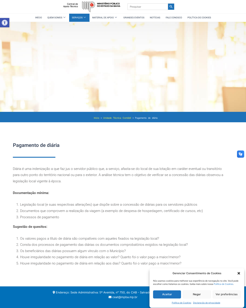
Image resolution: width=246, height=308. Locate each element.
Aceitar (167, 294)
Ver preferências (227, 294)
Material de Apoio (103, 17)
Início (38, 17)
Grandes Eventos (133, 17)
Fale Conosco (174, 17)
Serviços (77, 17)
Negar (197, 294)
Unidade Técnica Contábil (117, 118)
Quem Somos (54, 17)
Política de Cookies (223, 284)
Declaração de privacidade (206, 303)
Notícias (155, 17)
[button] (4, 22)
